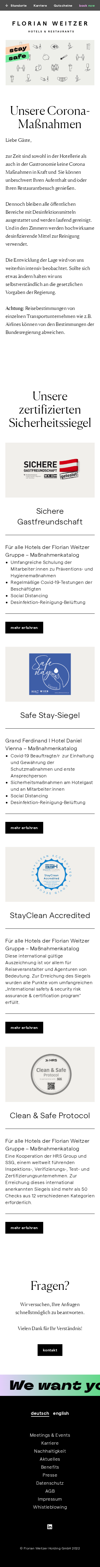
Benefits (50, 1466)
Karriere (40, 5)
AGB (50, 1490)
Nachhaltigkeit (50, 1450)
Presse (50, 1474)
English (61, 1413)
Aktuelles (50, 1458)
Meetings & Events (50, 1434)
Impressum (50, 1498)
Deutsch (40, 1413)
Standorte (19, 5)
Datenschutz (50, 1482)
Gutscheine (63, 5)
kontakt (50, 1350)
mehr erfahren (24, 627)
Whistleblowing (50, 1506)
